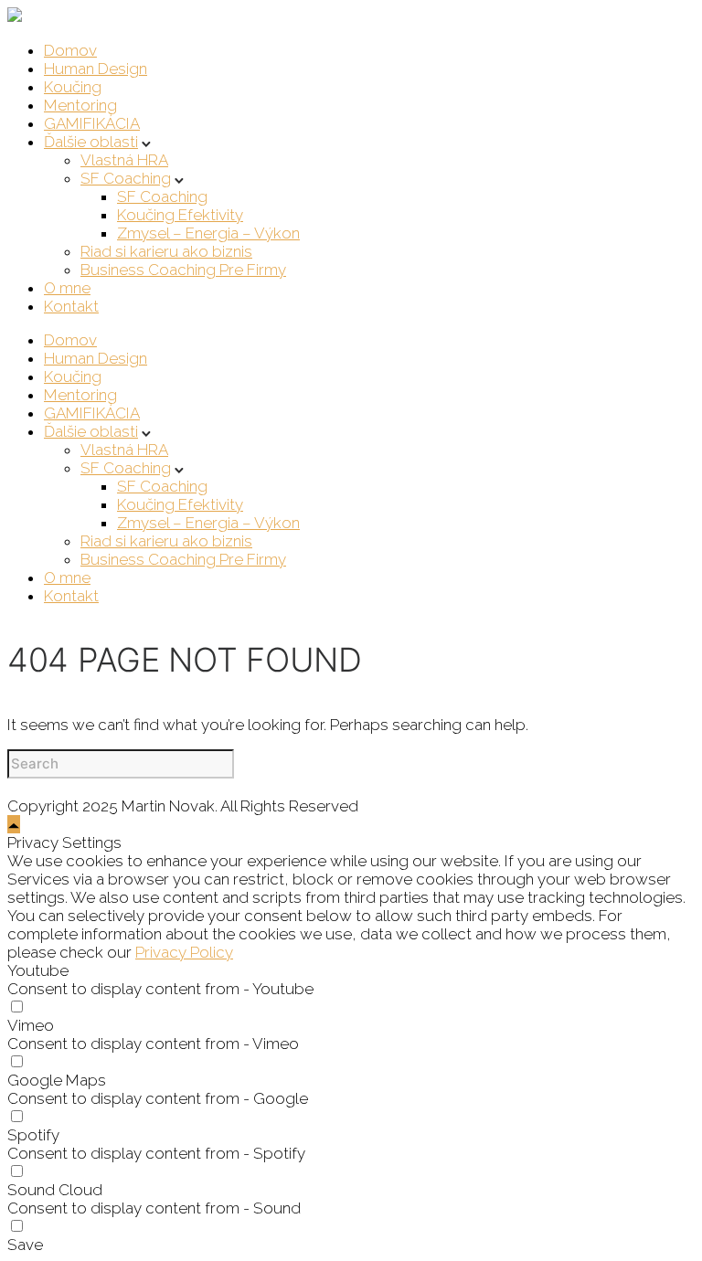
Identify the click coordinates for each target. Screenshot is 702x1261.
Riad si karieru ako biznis (166, 251)
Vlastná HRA (124, 160)
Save (25, 1244)
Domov (70, 50)
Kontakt (71, 306)
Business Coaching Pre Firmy (183, 269)
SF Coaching (125, 178)
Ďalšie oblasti (91, 141)
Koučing (72, 87)
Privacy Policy (184, 952)
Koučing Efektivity (180, 215)
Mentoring (80, 105)
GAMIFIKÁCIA (92, 123)
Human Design (95, 68)
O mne (67, 288)
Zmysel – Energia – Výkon (208, 233)
